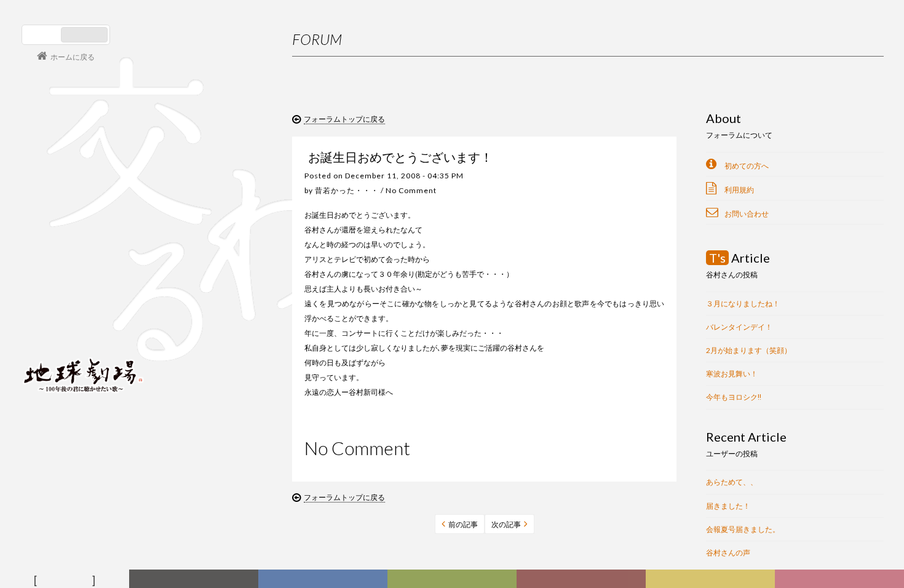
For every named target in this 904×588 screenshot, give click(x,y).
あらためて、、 (732, 482)
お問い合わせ (746, 213)
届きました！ (728, 506)
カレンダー (583, 579)
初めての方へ (746, 165)
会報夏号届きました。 (743, 529)
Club (841, 579)
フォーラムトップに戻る (344, 118)
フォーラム (66, 579)
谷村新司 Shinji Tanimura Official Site (83, 218)
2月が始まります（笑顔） (748, 350)
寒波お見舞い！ (732, 373)
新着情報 (196, 579)
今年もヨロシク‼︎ (733, 397)
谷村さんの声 (728, 552)
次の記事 (506, 524)
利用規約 (739, 189)
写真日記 (713, 579)
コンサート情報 (59, 291)
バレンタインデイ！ (739, 327)
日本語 (43, 35)
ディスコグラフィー (323, 579)
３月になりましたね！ (743, 303)
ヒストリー (454, 579)
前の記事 (463, 524)
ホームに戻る (72, 56)
